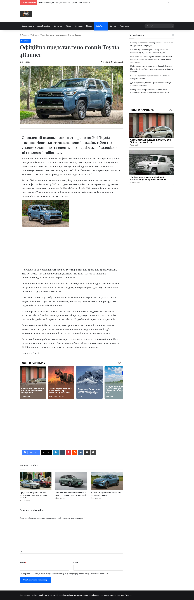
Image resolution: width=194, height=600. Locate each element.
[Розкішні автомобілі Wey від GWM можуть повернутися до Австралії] (71, 481)
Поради (78, 26)
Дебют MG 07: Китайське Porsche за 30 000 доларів (106, 493)
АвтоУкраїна (43, 26)
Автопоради (28, 26)
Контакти (124, 26)
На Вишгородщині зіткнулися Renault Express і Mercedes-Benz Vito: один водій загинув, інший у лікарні (82, 2)
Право (89, 26)
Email (23, 562)
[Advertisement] (71, 248)
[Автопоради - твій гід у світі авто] (26, 14)
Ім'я (22, 551)
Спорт (113, 26)
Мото (68, 26)
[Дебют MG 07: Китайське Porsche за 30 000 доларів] (107, 481)
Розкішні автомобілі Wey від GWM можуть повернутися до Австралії (70, 493)
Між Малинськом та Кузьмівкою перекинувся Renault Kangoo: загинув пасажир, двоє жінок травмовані (151, 59)
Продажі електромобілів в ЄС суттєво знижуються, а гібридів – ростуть (35, 495)
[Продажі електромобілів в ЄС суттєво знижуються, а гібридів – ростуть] (35, 481)
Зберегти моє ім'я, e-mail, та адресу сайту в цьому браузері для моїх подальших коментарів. (65, 574)
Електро (58, 26)
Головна (25, 35)
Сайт (75, 562)
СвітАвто (100, 26)
